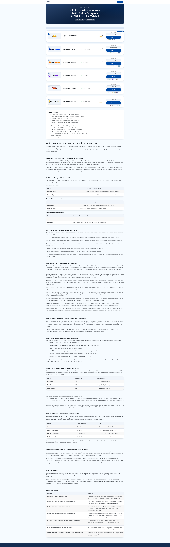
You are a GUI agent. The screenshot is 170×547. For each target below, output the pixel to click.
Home (81, 7)
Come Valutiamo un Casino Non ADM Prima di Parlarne (65, 120)
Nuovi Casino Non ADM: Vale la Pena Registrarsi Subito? (65, 127)
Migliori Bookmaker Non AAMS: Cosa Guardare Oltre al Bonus (66, 129)
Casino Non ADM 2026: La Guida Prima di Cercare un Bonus (64, 114)
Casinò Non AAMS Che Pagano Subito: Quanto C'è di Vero (65, 131)
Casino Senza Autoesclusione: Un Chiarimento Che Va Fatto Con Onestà (69, 133)
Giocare (120, 1)
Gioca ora (113, 37)
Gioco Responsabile (56, 135)
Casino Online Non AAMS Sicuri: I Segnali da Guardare (64, 126)
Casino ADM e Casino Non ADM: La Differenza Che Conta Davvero (67, 116)
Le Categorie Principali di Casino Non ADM (61, 118)
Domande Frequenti (56, 137)
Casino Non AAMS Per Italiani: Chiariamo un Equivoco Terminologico (68, 124)
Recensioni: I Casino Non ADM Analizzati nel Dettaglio (64, 122)
